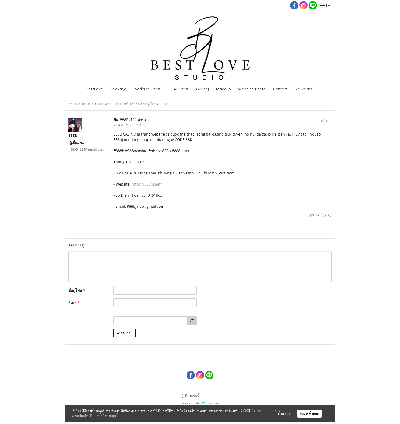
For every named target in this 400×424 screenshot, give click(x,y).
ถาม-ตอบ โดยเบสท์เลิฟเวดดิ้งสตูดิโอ (127, 104)
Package (118, 89)
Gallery (202, 89)
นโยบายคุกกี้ (109, 416)
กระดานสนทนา (81, 104)
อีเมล (74, 302)
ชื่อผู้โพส (76, 290)
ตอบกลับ (126, 333)
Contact (280, 89)
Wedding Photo (252, 89)
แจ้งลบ (326, 120)
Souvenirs (303, 89)
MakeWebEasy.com (207, 403)
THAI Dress (178, 89)
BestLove (94, 89)
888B (163, 104)
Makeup (223, 89)
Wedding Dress (147, 89)
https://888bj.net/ (146, 184)
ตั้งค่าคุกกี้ (284, 414)
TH (327, 5)
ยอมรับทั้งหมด (309, 414)
